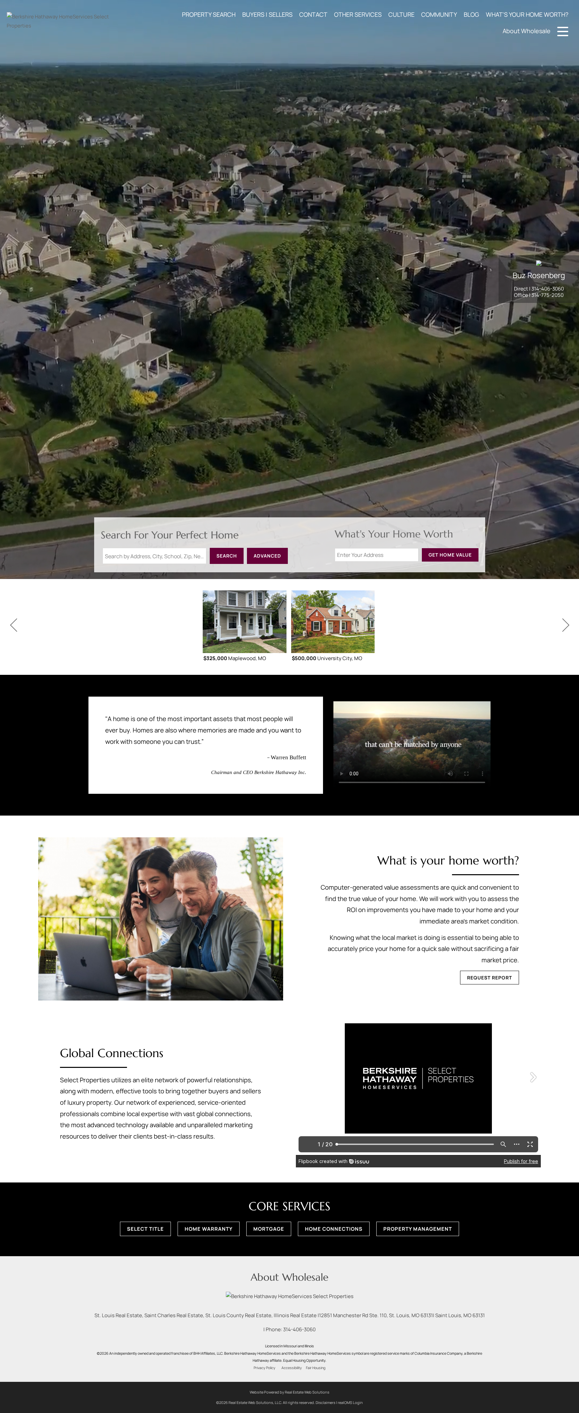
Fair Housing (315, 1367)
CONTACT (313, 14)
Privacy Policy (264, 1367)
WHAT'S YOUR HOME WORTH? (527, 14)
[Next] (565, 625)
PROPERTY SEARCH (209, 14)
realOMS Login (350, 1402)
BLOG (471, 14)
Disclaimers (325, 1402)
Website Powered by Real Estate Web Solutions (289, 1392)
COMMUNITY (439, 14)
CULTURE (401, 14)
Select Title (145, 1228)
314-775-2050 (547, 295)
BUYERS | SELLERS (267, 14)
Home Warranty (209, 1228)
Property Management (417, 1228)
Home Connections (334, 1228)
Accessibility (291, 1367)
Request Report (489, 977)
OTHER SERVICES (358, 14)
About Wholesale (527, 31)
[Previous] (13, 625)
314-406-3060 (547, 288)
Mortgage (268, 1228)
